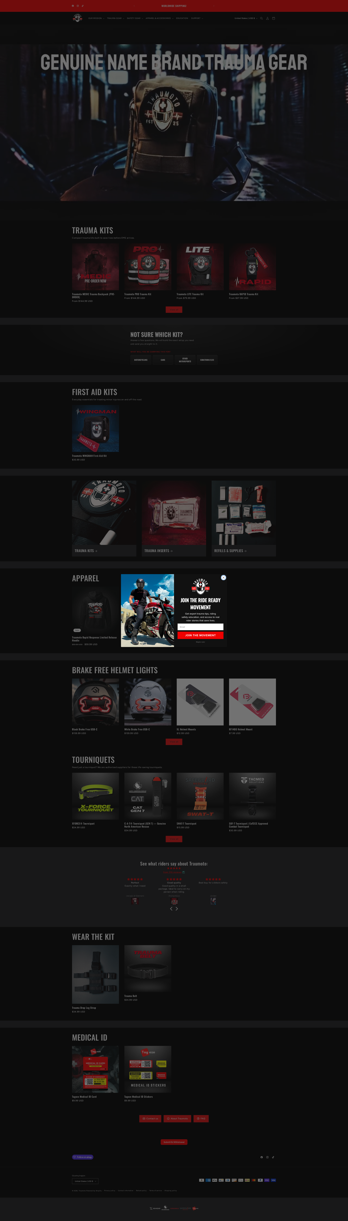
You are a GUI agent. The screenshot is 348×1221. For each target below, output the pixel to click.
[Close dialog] (223, 577)
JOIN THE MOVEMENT (200, 635)
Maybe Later (200, 642)
